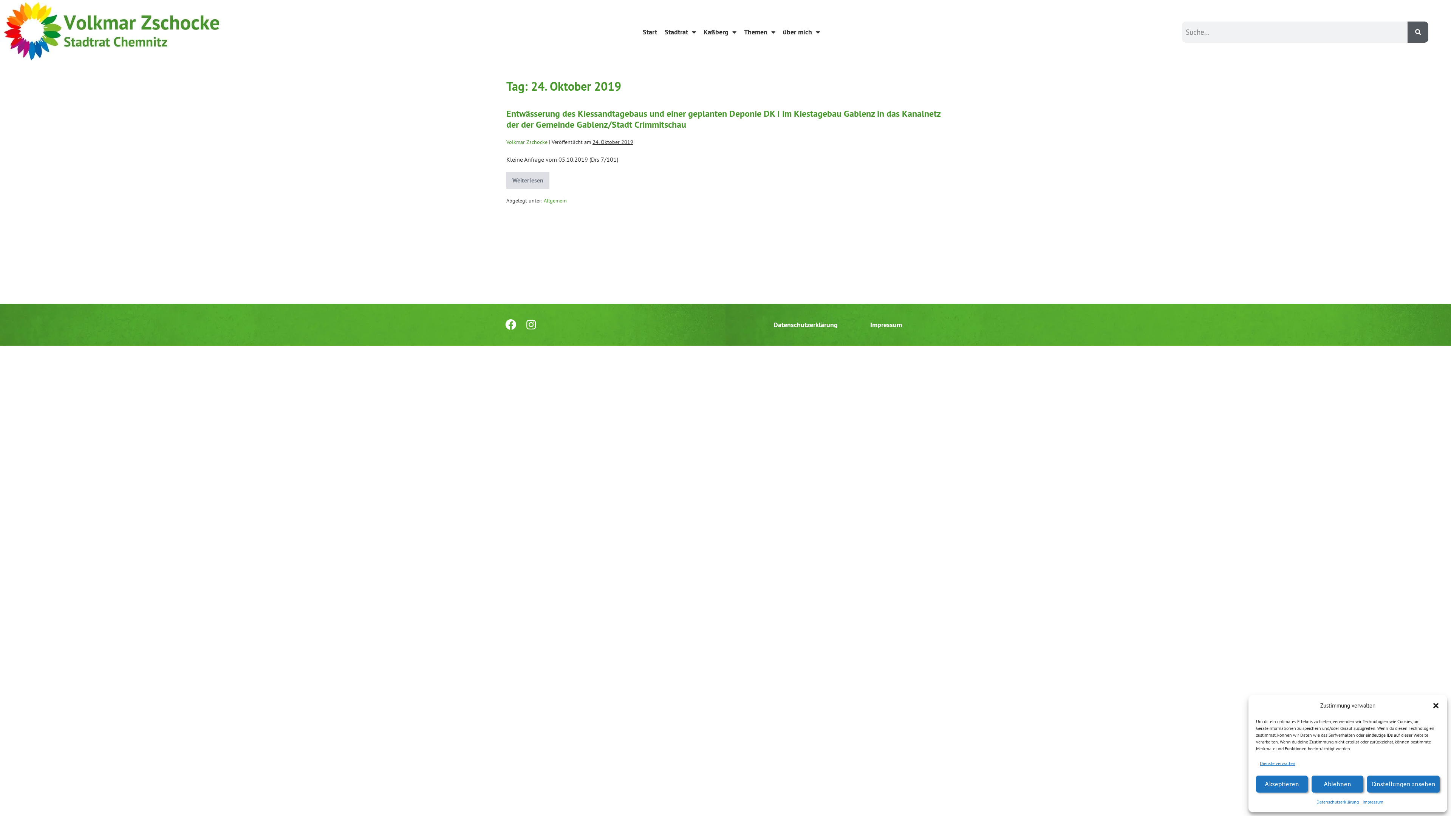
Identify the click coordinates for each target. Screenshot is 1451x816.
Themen (755, 32)
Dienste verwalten (1277, 763)
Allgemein (555, 200)
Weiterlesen (530, 178)
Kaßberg (716, 32)
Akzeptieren (1282, 783)
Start (650, 32)
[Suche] (1418, 32)
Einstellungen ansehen (1403, 783)
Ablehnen (1337, 783)
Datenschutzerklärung (1337, 802)
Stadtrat (676, 32)
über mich (797, 32)
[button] (1436, 705)
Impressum (1373, 802)
